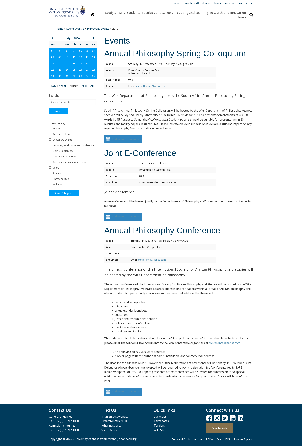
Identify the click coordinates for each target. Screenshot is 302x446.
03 (67, 50)
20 (87, 63)
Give (240, 3)
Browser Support (243, 439)
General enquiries (60, 417)
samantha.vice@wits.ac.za (150, 86)
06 (87, 50)
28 (93, 69)
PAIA (219, 439)
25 (74, 69)
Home (59, 28)
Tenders (159, 425)
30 (59, 76)
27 (87, 69)
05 (80, 50)
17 (67, 63)
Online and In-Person (64, 156)
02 (59, 50)
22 (52, 69)
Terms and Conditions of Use (187, 439)
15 (52, 63)
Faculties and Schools (157, 12)
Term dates (161, 421)
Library (217, 3)
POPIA (209, 439)
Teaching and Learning (191, 12)
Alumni (206, 3)
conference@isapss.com (152, 259)
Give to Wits (219, 428)
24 (67, 69)
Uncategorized (60, 178)
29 (52, 76)
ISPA (227, 439)
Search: (54, 95)
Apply (248, 3)
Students (133, 12)
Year (84, 86)
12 (80, 57)
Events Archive (75, 28)
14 (93, 57)
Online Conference (63, 151)
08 (52, 57)
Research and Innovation (228, 12)
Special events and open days (69, 162)
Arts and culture (61, 134)
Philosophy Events (98, 28)
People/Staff (191, 3)
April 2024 (73, 38)
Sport (55, 167)
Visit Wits (229, 3)
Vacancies (160, 417)
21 (93, 63)
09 (59, 57)
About (177, 3)
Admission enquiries (62, 425)
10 (67, 57)
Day (54, 86)
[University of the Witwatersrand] (67, 9)
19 (80, 63)
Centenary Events (62, 139)
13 (87, 57)
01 (52, 50)
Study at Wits (115, 12)
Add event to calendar (126, 139)
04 (74, 50)
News (242, 17)
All (92, 86)
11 (74, 57)
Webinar (57, 184)
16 (59, 63)
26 (80, 69)
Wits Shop (160, 430)
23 (59, 69)
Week (63, 86)
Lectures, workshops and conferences (74, 145)
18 (74, 63)
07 (93, 50)
